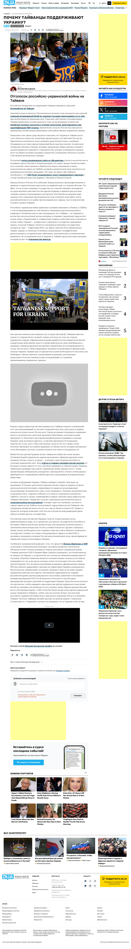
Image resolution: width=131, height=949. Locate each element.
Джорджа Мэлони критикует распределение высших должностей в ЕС (109, 197)
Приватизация (7, 920)
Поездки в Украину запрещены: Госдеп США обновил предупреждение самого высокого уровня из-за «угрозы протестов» (110, 330)
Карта (34, 892)
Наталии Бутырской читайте (38, 646)
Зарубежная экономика (42, 911)
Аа (109, 3)
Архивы (34, 880)
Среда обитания (71, 914)
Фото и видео (54, 3)
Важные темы (10, 8)
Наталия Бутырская (26, 89)
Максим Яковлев (74, 860)
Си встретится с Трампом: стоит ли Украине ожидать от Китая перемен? (112, 426)
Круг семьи (100, 914)
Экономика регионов (9, 923)
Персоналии (38, 920)
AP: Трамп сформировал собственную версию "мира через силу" (109, 186)
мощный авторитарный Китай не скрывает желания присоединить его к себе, (47, 116)
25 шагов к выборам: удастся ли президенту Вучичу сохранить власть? (108, 208)
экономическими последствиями (26, 502)
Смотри (103, 523)
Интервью (65, 3)
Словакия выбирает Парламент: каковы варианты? (107, 218)
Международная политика (10, 911)
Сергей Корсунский (12, 863)
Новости (36, 3)
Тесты (83, 3)
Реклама (35, 886)
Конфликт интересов (41, 914)
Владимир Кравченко (107, 866)
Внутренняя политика (9, 908)
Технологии (69, 911)
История (100, 911)
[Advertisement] (49, 256)
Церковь (68, 917)
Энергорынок (6, 917)
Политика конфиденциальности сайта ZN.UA (114, 942)
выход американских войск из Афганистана (42, 160)
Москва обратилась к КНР (75, 544)
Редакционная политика (40, 889)
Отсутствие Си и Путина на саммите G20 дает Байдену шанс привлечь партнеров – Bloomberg (109, 253)
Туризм (99, 917)
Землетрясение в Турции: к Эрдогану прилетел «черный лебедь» (110, 861)
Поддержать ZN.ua (119, 3)
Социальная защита (40, 908)
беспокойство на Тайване (22, 108)
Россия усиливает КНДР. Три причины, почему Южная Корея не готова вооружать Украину (112, 455)
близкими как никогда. (40, 239)
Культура (69, 920)
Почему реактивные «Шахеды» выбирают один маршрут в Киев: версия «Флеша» (110, 285)
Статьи (44, 3)
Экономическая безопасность (44, 917)
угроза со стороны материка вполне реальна (63, 463)
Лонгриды (75, 3)
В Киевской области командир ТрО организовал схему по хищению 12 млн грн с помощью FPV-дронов (110, 273)
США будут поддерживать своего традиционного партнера (55, 175)
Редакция (35, 883)
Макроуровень (7, 914)
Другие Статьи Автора (111, 399)
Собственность (102, 920)
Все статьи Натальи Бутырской (25, 662)
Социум (99, 908)
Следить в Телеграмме (30, 762)
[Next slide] (125, 7)
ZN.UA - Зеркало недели (113, 146)
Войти (104, 3)
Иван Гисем (86, 860)
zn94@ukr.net (55, 892)
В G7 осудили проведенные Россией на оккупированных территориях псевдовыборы (108, 230)
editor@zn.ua (62, 897)
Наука (68, 908)
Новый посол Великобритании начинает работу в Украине (106, 242)
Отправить (77, 696)
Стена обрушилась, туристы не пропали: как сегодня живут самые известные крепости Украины (110, 298)
